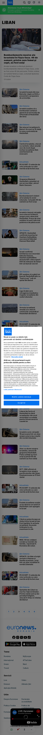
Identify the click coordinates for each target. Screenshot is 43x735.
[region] (21, 367)
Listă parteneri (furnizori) (13, 389)
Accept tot (21, 403)
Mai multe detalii (17, 357)
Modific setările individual (21, 397)
